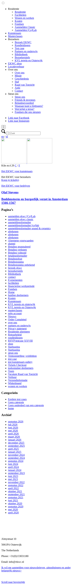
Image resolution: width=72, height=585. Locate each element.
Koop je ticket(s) (10, 180)
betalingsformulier (17, 255)
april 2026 (13, 433)
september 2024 (16, 457)
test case (12, 359)
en (2, 136)
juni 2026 (13, 427)
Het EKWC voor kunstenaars (16, 171)
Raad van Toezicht (24, 84)
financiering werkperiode (21, 286)
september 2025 (16, 445)
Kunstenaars (14, 33)
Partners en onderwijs (26, 51)
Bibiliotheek (21, 54)
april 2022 (13, 488)
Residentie (20, 11)
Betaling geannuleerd (19, 246)
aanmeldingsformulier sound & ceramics (29, 228)
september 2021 (16, 494)
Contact (19, 90)
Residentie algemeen (19, 331)
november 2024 (16, 454)
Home (11, 292)
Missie (18, 75)
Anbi (17, 87)
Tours (11, 371)
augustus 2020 (15, 506)
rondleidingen (15, 337)
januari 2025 (14, 451)
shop (10, 343)
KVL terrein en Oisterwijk (29, 60)
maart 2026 (14, 436)
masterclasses (15, 310)
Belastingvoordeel (24, 103)
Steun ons (20, 96)
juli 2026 (12, 424)
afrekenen (13, 231)
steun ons (13, 352)
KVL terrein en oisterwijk (21, 304)
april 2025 (13, 448)
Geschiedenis (22, 78)
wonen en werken (17, 386)
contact (12, 277)
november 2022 (16, 482)
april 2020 (13, 512)
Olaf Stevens (9, 192)
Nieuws (12, 316)
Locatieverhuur (16, 66)
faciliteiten (13, 283)
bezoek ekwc (15, 267)
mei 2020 (13, 509)
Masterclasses (15, 36)
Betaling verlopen (17, 249)
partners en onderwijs (19, 325)
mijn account (15, 313)
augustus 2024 (15, 461)
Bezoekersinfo (22, 57)
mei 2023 (13, 479)
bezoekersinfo (15, 270)
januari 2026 (14, 439)
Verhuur (12, 377)
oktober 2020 (15, 503)
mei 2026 (13, 430)
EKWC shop (15, 63)
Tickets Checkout (17, 365)
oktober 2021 (15, 491)
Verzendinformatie (17, 380)
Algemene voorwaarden (20, 240)
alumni (11, 243)
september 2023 (16, 473)
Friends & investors (25, 99)
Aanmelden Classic (25, 27)
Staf (17, 81)
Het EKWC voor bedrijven (15, 185)
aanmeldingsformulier (19, 222)
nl (7, 136)
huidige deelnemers (18, 295)
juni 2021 (13, 500)
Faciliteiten (20, 14)
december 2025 (16, 442)
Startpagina (14, 346)
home (11, 408)
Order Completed (17, 319)
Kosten (18, 21)
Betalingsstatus (16, 261)
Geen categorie (16, 402)
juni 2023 (13, 476)
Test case (19, 48)
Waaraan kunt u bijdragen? (29, 106)
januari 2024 (14, 470)
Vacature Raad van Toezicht (23, 374)
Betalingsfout (15, 258)
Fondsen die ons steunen (28, 112)
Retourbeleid (15, 334)
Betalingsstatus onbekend (21, 264)
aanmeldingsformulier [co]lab (23, 225)
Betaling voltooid (17, 252)
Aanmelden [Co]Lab (26, 30)
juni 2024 (13, 464)
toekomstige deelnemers (20, 368)
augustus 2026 (15, 421)
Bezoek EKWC (23, 42)
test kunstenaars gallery (20, 362)
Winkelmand (14, 383)
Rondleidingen (22, 45)
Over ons (19, 72)
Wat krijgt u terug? (24, 109)
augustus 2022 (15, 485)
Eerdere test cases (17, 399)
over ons (12, 322)
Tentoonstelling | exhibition (22, 355)
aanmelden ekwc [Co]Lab (21, 216)
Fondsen (19, 24)
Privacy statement (17, 328)
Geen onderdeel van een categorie (26, 405)
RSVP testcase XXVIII (20, 340)
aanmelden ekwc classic (20, 219)
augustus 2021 (15, 497)
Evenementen (15, 280)
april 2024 (13, 467)
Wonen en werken (24, 18)
